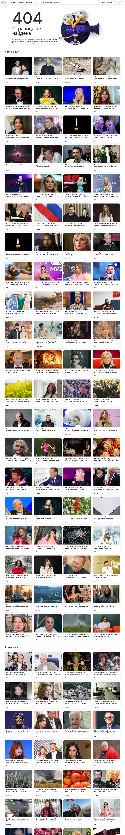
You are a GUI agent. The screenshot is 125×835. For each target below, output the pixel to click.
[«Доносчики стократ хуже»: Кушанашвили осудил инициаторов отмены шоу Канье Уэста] (48, 158)
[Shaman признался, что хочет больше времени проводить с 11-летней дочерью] (48, 783)
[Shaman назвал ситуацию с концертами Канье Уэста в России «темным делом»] (77, 481)
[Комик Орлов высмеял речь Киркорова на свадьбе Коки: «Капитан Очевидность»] (106, 246)
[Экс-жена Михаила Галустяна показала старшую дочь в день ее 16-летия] (48, 393)
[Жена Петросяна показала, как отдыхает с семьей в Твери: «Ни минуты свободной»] (48, 745)
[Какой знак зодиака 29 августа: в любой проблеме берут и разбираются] (48, 716)
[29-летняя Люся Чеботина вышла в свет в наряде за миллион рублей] (48, 276)
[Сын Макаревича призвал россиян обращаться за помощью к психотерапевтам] (18, 783)
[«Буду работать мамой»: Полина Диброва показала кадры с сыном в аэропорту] (106, 100)
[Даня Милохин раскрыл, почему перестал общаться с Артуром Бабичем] (106, 158)
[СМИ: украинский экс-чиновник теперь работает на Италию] (106, 686)
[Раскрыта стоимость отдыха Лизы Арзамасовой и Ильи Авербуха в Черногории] (18, 334)
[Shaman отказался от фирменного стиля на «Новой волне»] (18, 188)
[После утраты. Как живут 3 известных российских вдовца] (48, 70)
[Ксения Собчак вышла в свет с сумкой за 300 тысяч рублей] (48, 657)
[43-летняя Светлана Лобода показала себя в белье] (48, 188)
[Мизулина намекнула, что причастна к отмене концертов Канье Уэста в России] (77, 100)
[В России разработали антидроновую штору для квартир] (106, 510)
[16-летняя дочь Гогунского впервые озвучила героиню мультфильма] (48, 510)
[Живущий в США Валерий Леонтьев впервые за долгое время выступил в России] (77, 334)
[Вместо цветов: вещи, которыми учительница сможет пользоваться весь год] (106, 628)
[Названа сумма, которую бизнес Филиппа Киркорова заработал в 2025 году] (18, 452)
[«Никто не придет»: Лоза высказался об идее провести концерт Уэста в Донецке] (77, 393)
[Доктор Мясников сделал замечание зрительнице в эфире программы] (48, 129)
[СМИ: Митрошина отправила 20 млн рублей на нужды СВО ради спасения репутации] (106, 217)
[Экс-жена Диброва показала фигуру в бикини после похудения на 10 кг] (48, 569)
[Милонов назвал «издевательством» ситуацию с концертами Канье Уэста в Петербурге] (77, 569)
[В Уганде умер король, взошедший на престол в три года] (77, 305)
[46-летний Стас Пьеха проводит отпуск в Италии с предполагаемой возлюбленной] (106, 569)
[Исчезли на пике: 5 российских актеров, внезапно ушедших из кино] (18, 745)
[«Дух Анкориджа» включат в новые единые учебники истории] (106, 481)
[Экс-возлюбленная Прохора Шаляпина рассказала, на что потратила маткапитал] (48, 100)
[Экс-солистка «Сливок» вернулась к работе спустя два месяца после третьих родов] (18, 540)
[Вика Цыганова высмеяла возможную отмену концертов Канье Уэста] (106, 188)
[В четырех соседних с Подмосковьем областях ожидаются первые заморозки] (106, 393)
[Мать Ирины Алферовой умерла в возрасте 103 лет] (77, 364)
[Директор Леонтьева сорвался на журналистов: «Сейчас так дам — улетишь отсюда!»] (106, 745)
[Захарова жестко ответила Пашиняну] (77, 246)
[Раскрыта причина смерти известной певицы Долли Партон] (77, 188)
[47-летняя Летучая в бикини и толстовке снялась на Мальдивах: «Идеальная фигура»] (106, 657)
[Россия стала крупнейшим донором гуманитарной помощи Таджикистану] (48, 217)
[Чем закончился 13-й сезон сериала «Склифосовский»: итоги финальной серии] (18, 716)
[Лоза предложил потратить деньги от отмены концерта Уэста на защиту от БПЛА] (18, 628)
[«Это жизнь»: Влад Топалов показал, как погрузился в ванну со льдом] (106, 276)
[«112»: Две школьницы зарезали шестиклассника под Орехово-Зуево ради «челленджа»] (77, 129)
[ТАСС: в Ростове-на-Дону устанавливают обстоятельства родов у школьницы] (106, 70)
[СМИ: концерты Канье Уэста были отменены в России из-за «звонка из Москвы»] (48, 246)
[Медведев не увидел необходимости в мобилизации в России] (48, 481)
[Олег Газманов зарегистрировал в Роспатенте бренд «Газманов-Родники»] (18, 510)
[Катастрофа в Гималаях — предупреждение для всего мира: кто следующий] (77, 812)
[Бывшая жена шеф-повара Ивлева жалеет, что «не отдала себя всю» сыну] (18, 422)
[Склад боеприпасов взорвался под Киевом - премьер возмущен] (48, 364)
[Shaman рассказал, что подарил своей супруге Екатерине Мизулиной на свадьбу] (106, 129)
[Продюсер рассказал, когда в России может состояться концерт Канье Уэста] (77, 745)
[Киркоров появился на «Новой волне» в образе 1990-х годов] (77, 657)
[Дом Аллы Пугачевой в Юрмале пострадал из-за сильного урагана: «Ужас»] (106, 334)
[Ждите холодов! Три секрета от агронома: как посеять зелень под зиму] (77, 686)
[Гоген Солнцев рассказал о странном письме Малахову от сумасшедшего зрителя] (77, 783)
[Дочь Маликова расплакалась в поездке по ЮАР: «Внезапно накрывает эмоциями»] (48, 305)
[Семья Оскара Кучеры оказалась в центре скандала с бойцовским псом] (18, 100)
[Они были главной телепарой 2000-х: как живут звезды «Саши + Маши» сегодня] (77, 716)
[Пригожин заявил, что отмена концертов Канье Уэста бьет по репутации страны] (48, 628)
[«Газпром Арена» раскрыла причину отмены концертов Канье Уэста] (106, 598)
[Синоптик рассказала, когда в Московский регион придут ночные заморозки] (77, 540)
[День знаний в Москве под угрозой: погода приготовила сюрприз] (18, 686)
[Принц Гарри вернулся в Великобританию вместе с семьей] (18, 657)
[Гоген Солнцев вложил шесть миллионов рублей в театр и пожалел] (18, 217)
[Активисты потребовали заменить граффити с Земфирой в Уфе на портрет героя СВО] (48, 452)
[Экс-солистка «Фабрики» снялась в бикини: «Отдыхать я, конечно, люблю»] (106, 422)
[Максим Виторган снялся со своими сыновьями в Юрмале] (48, 422)
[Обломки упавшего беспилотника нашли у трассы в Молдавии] (77, 70)
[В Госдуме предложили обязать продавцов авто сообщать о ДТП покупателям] (18, 598)
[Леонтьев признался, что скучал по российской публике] (48, 686)
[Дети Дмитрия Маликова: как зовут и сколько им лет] (48, 812)
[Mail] (2, 2)
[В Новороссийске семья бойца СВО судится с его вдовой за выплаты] (18, 276)
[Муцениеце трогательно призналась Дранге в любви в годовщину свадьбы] (77, 217)
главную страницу (32, 43)
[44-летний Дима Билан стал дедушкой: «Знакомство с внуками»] (77, 158)
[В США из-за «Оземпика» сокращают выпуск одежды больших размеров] (18, 305)
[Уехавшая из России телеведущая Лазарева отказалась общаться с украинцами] (106, 540)
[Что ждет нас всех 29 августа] (18, 158)
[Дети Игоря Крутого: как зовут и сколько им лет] (18, 364)
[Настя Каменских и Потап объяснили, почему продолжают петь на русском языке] (77, 598)
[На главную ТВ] (5, 2)
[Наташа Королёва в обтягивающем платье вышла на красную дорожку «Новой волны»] (18, 129)
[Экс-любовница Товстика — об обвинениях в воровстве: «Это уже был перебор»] (77, 452)
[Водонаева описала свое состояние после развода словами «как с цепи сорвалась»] (48, 540)
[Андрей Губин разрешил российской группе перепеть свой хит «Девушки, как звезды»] (18, 481)
